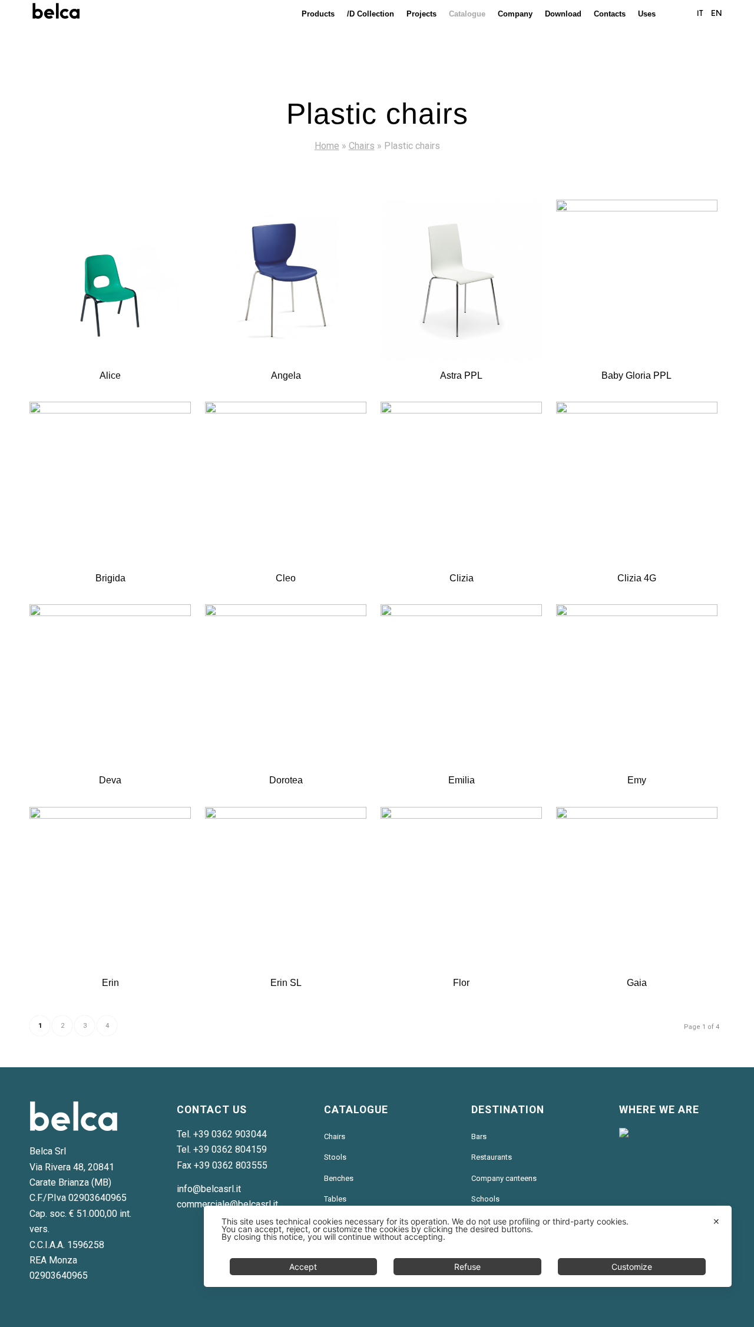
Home (327, 145)
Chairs (362, 145)
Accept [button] (303, 1267)
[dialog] (468, 1246)
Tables (335, 1198)
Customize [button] (631, 1267)
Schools (485, 1198)
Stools (335, 1157)
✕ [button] (716, 1221)
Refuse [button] (467, 1267)
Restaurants (491, 1157)
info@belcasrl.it (209, 1188)
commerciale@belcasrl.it (227, 1204)
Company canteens (504, 1178)
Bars (479, 1136)
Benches (338, 1178)
